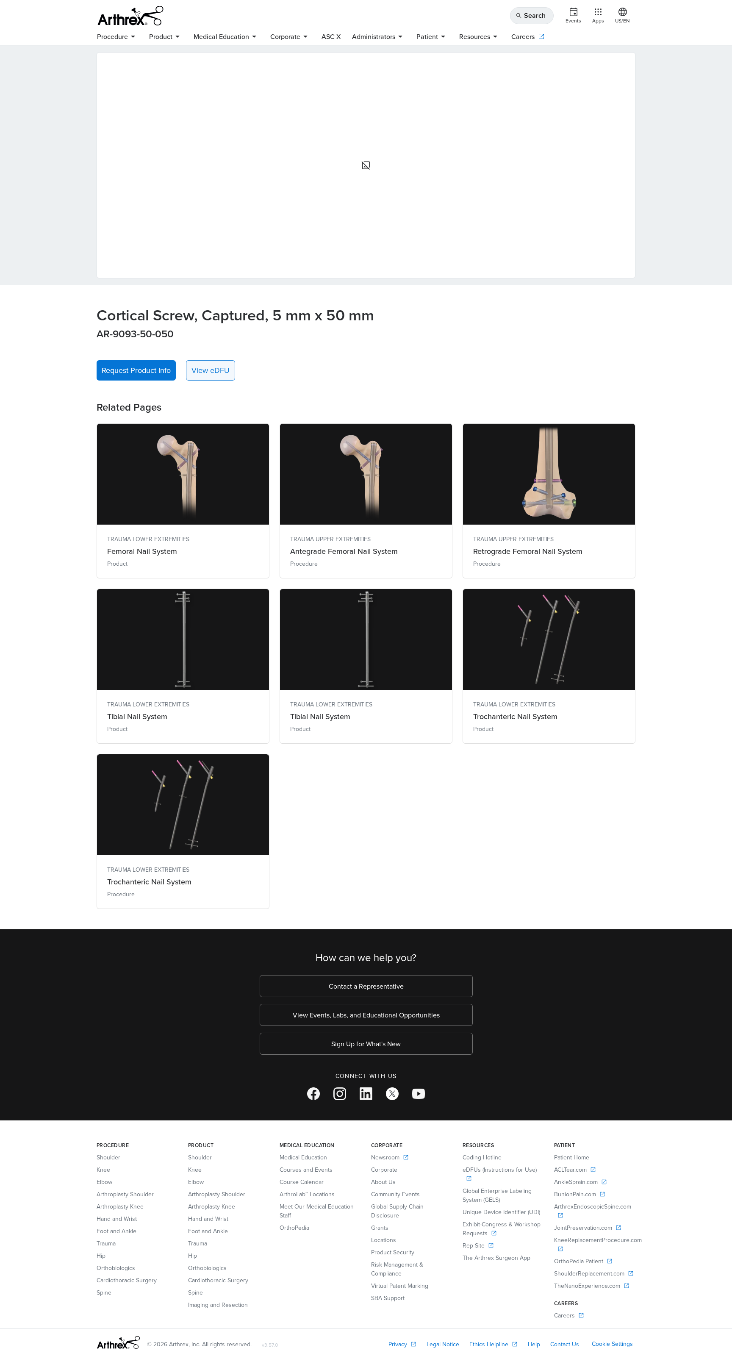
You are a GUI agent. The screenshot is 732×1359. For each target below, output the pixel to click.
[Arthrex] (130, 15)
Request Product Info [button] (136, 370)
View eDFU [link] (210, 370)
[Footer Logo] (118, 1342)
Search (531, 15)
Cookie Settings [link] (612, 1344)
